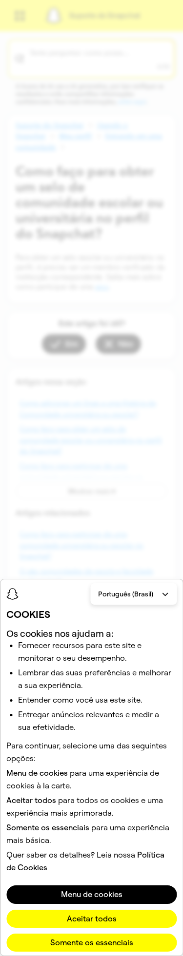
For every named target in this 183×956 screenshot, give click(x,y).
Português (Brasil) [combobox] (125, 594)
